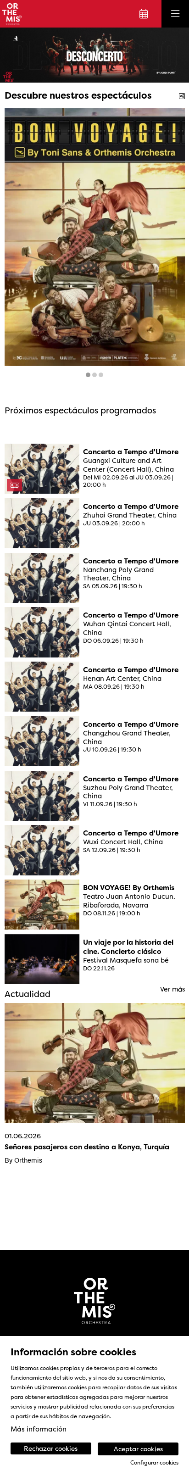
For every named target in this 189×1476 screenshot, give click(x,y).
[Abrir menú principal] (175, 14)
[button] (18, 55)
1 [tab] (88, 375)
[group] (94, 55)
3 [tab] (101, 375)
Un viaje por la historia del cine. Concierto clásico (128, 947)
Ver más (172, 989)
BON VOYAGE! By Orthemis (128, 887)
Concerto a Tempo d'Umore (130, 452)
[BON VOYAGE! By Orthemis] (42, 904)
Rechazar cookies (51, 1448)
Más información (39, 1429)
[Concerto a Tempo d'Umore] (42, 468)
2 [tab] (94, 375)
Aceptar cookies (138, 1448)
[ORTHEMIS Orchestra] (11, 14)
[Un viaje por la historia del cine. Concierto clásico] (42, 958)
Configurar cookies (154, 1462)
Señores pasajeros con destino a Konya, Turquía (87, 1147)
